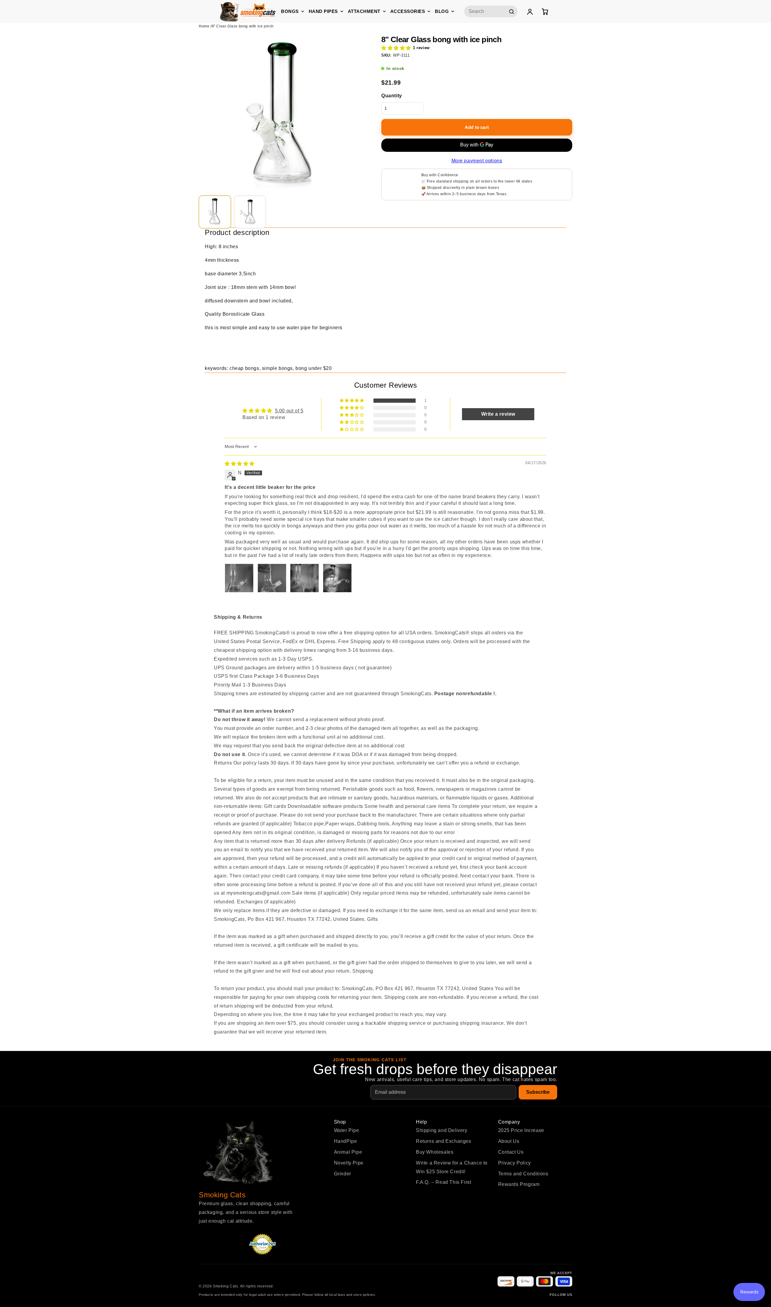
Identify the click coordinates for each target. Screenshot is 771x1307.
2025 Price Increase (521, 1130)
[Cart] (544, 11)
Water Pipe (346, 1130)
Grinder (342, 1173)
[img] (239, 463)
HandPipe (345, 1141)
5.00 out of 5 (289, 410)
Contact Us (511, 1152)
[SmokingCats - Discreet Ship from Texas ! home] (248, 11)
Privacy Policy (514, 1162)
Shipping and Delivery (441, 1130)
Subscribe (538, 1092)
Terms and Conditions (523, 1173)
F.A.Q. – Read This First (443, 1182)
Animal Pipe (348, 1152)
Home (204, 26)
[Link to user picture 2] (272, 578)
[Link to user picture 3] (304, 578)
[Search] (511, 11)
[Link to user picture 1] (239, 578)
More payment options (476, 160)
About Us (509, 1141)
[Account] (529, 11)
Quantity (391, 95)
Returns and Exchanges (443, 1141)
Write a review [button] (498, 414)
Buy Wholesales (434, 1152)
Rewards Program (519, 1184)
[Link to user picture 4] (337, 578)
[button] (396, 48)
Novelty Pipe (349, 1162)
